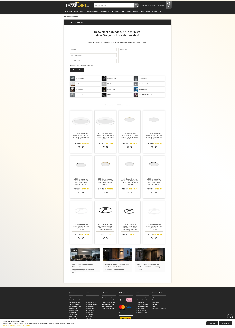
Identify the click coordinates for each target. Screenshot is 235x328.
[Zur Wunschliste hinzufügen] (79, 147)
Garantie (88, 318)
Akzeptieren (225, 323)
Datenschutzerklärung (9, 325)
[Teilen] (230, 317)
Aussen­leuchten (73, 310)
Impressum (155, 302)
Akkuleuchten (73, 308)
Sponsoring (89, 316)
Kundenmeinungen (91, 304)
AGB (153, 306)
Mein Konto (151, 5)
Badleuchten (72, 316)
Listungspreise (90, 308)
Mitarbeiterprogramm (108, 308)
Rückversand (89, 314)
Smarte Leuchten (79, 11)
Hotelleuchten (73, 312)
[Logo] (77, 4)
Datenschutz (155, 300)
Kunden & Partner (145, 11)
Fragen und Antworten (92, 298)
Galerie (135, 11)
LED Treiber (115, 11)
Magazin (154, 11)
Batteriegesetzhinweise (159, 308)
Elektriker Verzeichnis (108, 298)
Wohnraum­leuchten (74, 304)
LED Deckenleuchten (75, 298)
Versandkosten (90, 306)
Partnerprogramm (91, 302)
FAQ (161, 11)
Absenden (78, 70)
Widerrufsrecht (156, 298)
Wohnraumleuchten (92, 11)
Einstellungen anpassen (23, 325)
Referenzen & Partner (108, 302)
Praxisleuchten (73, 318)
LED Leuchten (68, 11)
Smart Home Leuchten (75, 300)
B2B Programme (107, 306)
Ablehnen (212, 323)
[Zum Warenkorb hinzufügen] (83, 147)
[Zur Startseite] (65, 17)
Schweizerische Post (108, 304)
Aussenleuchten (104, 11)
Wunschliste (160, 5)
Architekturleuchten (74, 302)
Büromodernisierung (91, 300)
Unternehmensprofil (108, 300)
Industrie (128, 11)
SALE (122, 11)
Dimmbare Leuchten (75, 306)
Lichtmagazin (89, 312)
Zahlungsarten (90, 310)
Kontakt (144, 5)
